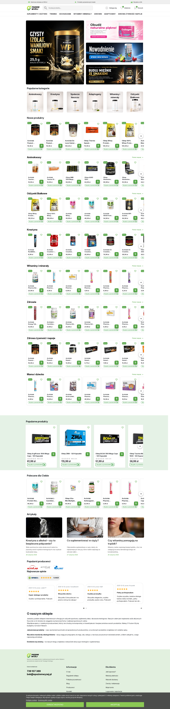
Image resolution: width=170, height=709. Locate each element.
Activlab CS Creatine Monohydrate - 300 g (127, 251)
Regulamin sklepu (72, 676)
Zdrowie (31, 302)
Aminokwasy (34, 157)
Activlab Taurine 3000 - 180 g (32, 178)
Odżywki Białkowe (37, 193)
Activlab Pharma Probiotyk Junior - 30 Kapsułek (88, 395)
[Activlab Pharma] (45, 567)
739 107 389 (34, 671)
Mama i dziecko (35, 374)
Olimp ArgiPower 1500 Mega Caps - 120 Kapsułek (38, 455)
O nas (68, 672)
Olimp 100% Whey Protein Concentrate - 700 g (127, 142)
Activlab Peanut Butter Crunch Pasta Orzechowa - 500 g (51, 142)
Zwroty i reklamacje (112, 683)
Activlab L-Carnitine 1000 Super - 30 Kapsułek (51, 323)
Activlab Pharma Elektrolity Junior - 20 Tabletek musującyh (51, 287)
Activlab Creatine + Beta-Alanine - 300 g (51, 251)
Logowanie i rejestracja (114, 691)
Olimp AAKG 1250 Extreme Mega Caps (89, 178)
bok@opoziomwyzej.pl (39, 674)
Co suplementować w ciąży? (83, 540)
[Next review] (141, 608)
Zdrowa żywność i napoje (41, 338)
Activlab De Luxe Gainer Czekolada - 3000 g (70, 142)
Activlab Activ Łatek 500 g (70, 395)
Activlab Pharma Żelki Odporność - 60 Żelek (32, 287)
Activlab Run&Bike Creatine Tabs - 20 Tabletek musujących (32, 251)
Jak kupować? (111, 672)
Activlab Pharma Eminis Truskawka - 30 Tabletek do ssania (126, 395)
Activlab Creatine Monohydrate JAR (70, 251)
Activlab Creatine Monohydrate (89, 251)
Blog (68, 683)
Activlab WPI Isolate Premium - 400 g (126, 215)
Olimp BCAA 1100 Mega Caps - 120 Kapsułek (107, 455)
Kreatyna (32, 229)
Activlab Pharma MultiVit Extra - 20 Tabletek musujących (107, 287)
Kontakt (69, 691)
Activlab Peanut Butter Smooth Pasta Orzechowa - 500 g (32, 142)
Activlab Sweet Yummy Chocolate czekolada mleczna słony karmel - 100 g (126, 359)
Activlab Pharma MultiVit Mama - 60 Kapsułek (107, 395)
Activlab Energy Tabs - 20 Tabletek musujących (32, 323)
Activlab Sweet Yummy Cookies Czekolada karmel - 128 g (107, 359)
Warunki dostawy (112, 680)
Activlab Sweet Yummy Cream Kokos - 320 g (70, 359)
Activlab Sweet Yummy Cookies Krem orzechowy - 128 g (89, 359)
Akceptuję (115, 704)
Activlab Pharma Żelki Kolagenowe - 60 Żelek (89, 323)
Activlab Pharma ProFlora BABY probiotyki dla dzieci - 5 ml (51, 395)
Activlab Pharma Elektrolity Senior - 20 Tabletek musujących (107, 499)
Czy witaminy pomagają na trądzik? (123, 542)
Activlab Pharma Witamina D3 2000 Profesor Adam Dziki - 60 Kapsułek (70, 287)
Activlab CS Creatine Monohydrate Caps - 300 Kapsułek (108, 251)
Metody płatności (112, 676)
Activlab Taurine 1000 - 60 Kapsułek (51, 178)
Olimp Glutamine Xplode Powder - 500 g (107, 178)
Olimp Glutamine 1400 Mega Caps (126, 178)
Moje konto (110, 687)
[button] (138, 8)
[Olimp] (59, 567)
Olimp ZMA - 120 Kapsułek (71, 454)
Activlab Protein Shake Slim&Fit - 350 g (88, 215)
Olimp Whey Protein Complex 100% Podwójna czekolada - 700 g (107, 142)
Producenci (70, 687)
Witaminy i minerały (38, 265)
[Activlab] (32, 567)
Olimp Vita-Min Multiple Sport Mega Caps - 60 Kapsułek (70, 499)
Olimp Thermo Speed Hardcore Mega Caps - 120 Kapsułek (89, 142)
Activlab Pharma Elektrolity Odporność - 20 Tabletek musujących (126, 287)
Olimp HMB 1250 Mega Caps (69, 178)
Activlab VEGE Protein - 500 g (108, 215)
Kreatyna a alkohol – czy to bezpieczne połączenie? (40, 542)
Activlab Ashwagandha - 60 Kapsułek (89, 499)
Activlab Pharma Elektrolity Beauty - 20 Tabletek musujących (89, 287)
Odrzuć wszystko (55, 704)
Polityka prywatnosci (73, 680)
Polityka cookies (31, 700)
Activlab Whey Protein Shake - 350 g (70, 215)
